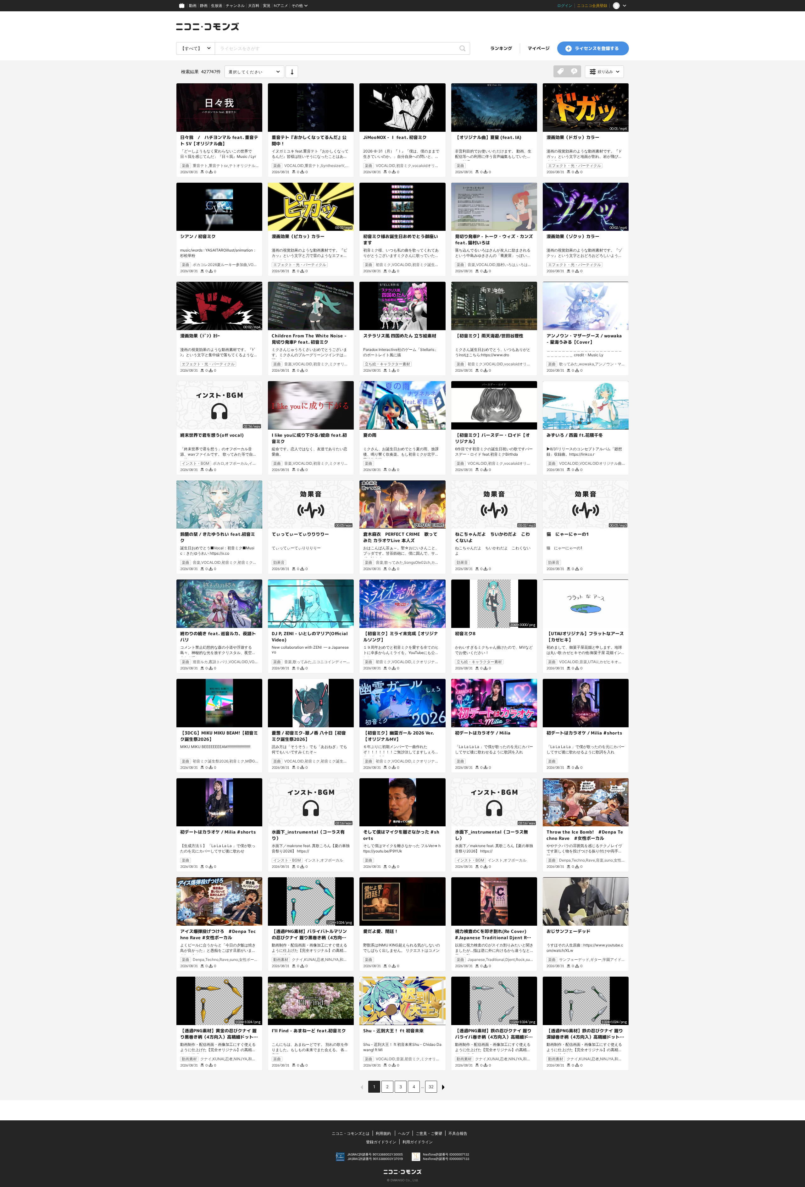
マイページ (539, 48)
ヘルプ (403, 1133)
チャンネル (235, 5)
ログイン (564, 5)
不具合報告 (457, 1133)
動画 (193, 5)
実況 (266, 5)
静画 (204, 5)
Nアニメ (281, 5)
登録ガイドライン (381, 1142)
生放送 (216, 5)
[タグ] (560, 71)
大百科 (253, 5)
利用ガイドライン (417, 1142)
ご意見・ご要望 (429, 1133)
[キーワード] (574, 71)
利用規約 (383, 1133)
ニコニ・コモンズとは (350, 1133)
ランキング (501, 48)
